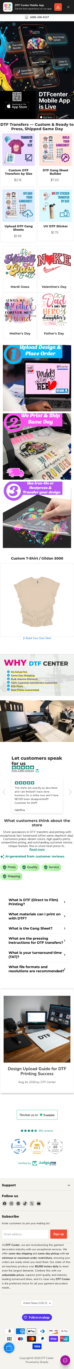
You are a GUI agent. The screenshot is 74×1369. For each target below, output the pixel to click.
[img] (39, 767)
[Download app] (58, 7)
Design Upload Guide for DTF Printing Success (37, 1071)
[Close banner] (68, 7)
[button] (4, 792)
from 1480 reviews (23, 770)
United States (35, 1303)
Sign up (58, 1234)
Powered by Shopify (37, 1362)
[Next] (66, 70)
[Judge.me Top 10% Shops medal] (55, 1146)
